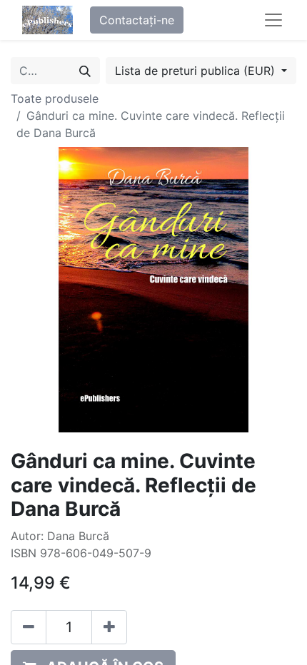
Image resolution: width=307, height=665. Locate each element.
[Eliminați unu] (28, 627)
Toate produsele (55, 98)
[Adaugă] (109, 627)
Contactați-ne (136, 20)
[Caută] (85, 70)
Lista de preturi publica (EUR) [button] (196, 71)
